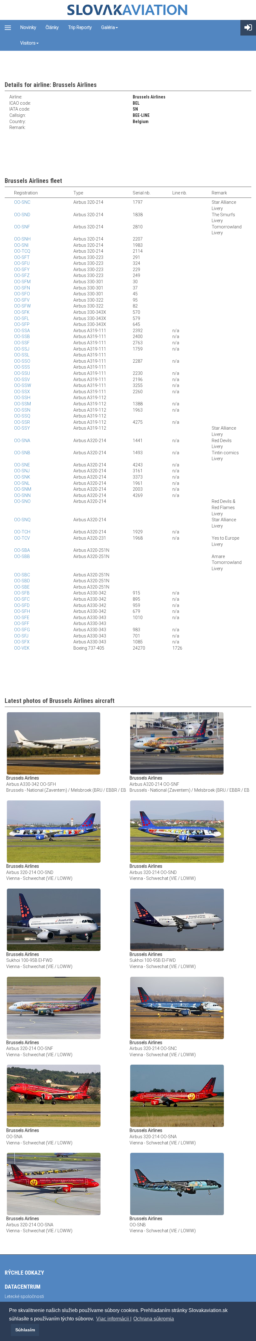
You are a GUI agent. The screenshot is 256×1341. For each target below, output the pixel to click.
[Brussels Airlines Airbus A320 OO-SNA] (54, 1095)
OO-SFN (22, 287)
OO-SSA (22, 330)
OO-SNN (22, 495)
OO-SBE (22, 587)
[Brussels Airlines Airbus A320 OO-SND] (54, 831)
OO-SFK (22, 312)
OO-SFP (22, 324)
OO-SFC (22, 599)
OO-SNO (22, 501)
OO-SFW (22, 305)
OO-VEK (22, 648)
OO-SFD (22, 605)
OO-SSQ (22, 415)
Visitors (28, 43)
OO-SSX (22, 391)
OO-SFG (22, 629)
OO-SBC (22, 574)
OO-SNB (22, 452)
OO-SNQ (22, 519)
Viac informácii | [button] (113, 1318)
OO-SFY (22, 269)
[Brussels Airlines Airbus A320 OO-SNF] (177, 743)
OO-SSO (22, 361)
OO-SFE (21, 617)
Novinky (28, 27)
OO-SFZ (22, 275)
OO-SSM (22, 403)
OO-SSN (22, 410)
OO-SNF (22, 226)
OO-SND (22, 214)
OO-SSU (22, 373)
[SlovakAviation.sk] (128, 10)
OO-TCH (22, 531)
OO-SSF (22, 342)
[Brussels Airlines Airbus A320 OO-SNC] (177, 1007)
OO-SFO (22, 293)
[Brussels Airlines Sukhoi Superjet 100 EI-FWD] (54, 919)
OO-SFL (21, 318)
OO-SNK (22, 477)
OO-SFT (22, 257)
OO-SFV (22, 300)
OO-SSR (22, 422)
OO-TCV (22, 538)
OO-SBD (22, 580)
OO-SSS (22, 367)
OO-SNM (22, 489)
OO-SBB (22, 556)
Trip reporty (80, 27)
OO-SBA (22, 550)
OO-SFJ (21, 635)
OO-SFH (22, 611)
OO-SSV (22, 379)
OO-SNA (22, 440)
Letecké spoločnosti (24, 1296)
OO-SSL (21, 354)
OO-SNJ (22, 470)
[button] (10, 1330)
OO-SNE (22, 464)
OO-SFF (21, 623)
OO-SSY (22, 428)
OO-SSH (22, 397)
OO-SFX (22, 641)
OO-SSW (22, 385)
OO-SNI (21, 245)
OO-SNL (22, 483)
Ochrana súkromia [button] (153, 1318)
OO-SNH (22, 238)
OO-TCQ (22, 251)
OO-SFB (22, 592)
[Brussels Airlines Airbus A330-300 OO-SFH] (53, 743)
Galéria (108, 27)
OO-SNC (22, 202)
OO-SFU (22, 263)
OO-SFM (22, 281)
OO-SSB (22, 336)
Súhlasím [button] (25, 1329)
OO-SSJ (21, 348)
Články (52, 27)
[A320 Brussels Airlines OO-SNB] (177, 1183)
